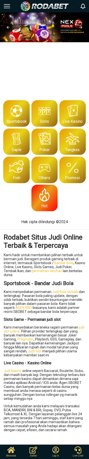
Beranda (11, 455)
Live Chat (78, 455)
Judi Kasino (13, 371)
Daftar (33, 455)
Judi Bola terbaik (65, 292)
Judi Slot (35, 351)
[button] (8, 27)
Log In (55, 455)
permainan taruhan (47, 271)
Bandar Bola (63, 263)
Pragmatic (25, 339)
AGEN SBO (23, 308)
